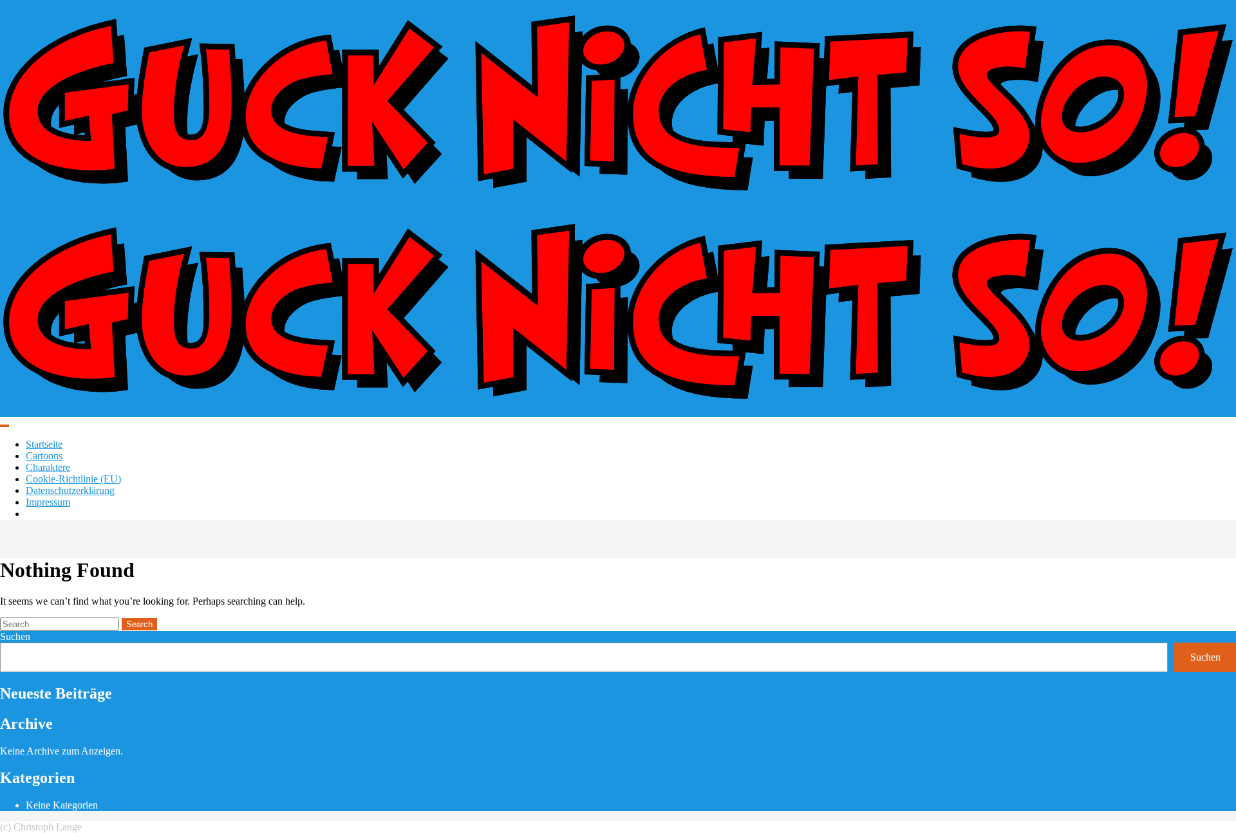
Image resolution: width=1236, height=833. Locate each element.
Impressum (48, 502)
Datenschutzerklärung (70, 490)
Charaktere (48, 467)
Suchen (15, 636)
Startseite (44, 444)
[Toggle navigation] (4, 426)
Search (139, 624)
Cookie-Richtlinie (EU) (73, 478)
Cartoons (44, 455)
